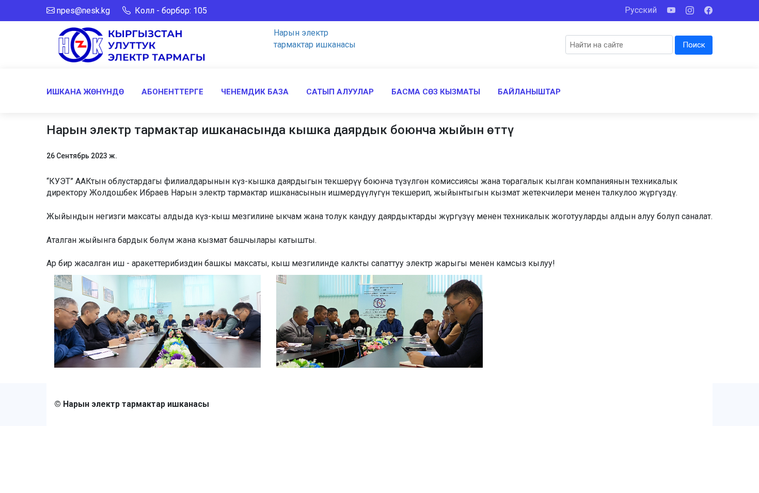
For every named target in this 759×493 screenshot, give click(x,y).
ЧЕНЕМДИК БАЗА (255, 91)
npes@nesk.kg (83, 10)
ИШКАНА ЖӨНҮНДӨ (85, 91)
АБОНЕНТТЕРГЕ (172, 91)
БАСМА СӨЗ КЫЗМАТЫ (435, 91)
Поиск (694, 45)
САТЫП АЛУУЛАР (340, 91)
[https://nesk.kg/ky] (131, 44)
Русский (641, 10)
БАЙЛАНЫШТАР (529, 91)
